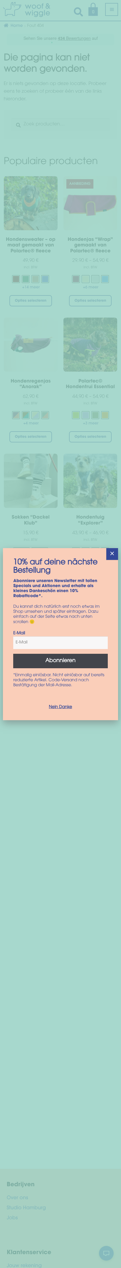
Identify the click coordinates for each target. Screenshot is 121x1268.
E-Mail (19, 633)
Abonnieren (61, 661)
